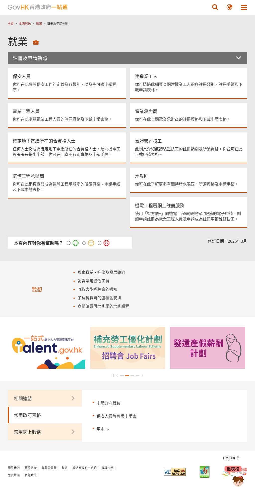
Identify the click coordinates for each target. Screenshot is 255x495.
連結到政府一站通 (84, 468)
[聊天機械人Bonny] (235, 477)
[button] (215, 7)
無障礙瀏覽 (49, 468)
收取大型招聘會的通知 (97, 289)
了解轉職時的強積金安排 (99, 298)
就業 (39, 23)
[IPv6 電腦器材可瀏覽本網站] (204, 472)
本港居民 (25, 23)
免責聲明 (14, 475)
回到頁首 (229, 458)
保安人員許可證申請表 (116, 416)
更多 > (103, 428)
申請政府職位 (109, 403)
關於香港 (31, 468)
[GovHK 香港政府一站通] (37, 7)
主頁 (11, 23)
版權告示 (107, 468)
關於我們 (14, 468)
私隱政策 (31, 475)
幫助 (64, 468)
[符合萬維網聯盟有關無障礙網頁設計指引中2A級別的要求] (175, 472)
